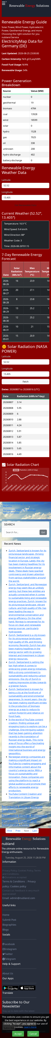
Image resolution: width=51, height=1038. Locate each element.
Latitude (6, 180)
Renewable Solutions (29, 5)
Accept (18, 1033)
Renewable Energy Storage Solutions (22, 808)
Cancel (33, 1033)
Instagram (11, 949)
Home (5, 914)
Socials (6, 934)
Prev (18, 830)
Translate (7, 992)
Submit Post (9, 919)
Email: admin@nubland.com (18, 898)
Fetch (25, 381)
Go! (43, 532)
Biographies (9, 924)
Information (9, 861)
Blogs (5, 929)
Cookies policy (18, 886)
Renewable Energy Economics (24, 815)
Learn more (30, 1027)
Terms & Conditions (14, 881)
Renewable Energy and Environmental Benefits (23, 505)
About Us (7, 973)
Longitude (7, 192)
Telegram (10, 959)
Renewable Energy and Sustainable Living (19, 822)
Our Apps (7, 978)
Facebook (9, 944)
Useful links (9, 905)
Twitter (9, 954)
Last (34, 830)
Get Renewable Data (25, 205)
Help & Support (11, 963)
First (9, 830)
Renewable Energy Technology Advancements (19, 511)
